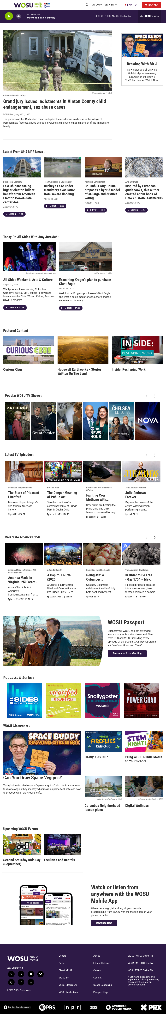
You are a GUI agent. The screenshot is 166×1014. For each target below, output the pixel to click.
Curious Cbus (13, 369)
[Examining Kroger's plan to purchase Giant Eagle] (85, 256)
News (62, 963)
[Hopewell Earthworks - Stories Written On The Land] (83, 350)
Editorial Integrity (102, 963)
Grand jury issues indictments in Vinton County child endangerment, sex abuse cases (54, 104)
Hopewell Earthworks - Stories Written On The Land (79, 371)
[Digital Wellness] (144, 786)
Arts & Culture (131, 182)
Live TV (132, 5)
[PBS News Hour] (95, 421)
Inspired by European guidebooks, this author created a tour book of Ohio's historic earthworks (144, 192)
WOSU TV (64, 978)
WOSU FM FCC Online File (140, 956)
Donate (153, 5)
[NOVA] (147, 421)
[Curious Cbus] (28, 350)
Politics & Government (95, 182)
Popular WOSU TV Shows (23, 396)
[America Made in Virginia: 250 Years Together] (24, 554)
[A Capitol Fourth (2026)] (63, 554)
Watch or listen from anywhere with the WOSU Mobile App (120, 894)
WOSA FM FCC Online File (141, 963)
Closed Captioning (102, 985)
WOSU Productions (68, 992)
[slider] (23, 16)
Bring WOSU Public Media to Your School (143, 759)
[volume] (18, 16)
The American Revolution (136, 570)
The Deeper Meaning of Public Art (62, 495)
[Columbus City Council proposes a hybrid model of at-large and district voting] (103, 167)
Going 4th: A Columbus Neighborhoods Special (97, 581)
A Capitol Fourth (54, 570)
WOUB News (8, 114)
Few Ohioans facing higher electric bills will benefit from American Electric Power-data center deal (20, 194)
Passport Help (100, 992)
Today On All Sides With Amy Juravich (30, 237)
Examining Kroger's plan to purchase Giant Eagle (85, 282)
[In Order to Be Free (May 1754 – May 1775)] (141, 554)
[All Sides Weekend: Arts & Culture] (29, 256)
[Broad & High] (69, 421)
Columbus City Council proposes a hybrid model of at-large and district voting (102, 192)
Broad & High (53, 487)
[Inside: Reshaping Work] (137, 350)
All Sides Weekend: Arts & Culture (28, 280)
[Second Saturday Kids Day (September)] (22, 844)
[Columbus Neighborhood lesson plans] (103, 786)
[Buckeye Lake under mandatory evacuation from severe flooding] (62, 167)
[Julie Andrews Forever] (141, 471)
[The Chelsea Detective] (121, 421)
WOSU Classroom (15, 726)
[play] (9, 16)
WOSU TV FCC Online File (140, 970)
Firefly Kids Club (96, 757)
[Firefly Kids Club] (103, 741)
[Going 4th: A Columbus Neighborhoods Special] (102, 554)
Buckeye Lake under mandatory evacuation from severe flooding (60, 190)
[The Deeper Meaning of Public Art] (63, 471)
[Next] (154, 396)
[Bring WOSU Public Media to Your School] (144, 741)
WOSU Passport (126, 622)
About (96, 956)
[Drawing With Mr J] (142, 45)
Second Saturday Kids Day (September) (22, 862)
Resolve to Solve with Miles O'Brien (99, 489)
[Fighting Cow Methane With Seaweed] (102, 471)
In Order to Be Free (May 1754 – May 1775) (138, 579)
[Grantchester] (43, 421)
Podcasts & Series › (19, 677)
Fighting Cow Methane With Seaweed (96, 499)
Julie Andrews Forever (135, 487)
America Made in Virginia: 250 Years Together (22, 571)
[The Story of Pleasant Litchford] (24, 471)
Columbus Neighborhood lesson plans (102, 808)
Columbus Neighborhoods (20, 487)
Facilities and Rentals (59, 860)
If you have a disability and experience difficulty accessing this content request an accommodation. (143, 981)
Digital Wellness (137, 806)
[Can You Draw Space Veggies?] (42, 753)
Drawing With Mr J (142, 63)
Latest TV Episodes (19, 455)
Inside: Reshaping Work (129, 369)
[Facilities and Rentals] (62, 844)
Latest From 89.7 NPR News (23, 152)
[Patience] (17, 421)
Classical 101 (65, 970)
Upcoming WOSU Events (20, 829)
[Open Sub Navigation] (116, 5)
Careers (97, 970)
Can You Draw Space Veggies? (32, 777)
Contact (97, 978)
